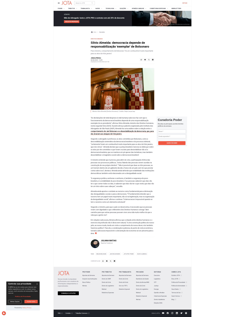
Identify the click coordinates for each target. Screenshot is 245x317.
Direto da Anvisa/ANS (142, 282)
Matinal (104, 289)
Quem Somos (176, 296)
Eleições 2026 (158, 303)
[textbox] (83, 3)
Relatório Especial (124, 289)
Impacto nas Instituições (89, 279)
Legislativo (157, 279)
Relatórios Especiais (108, 292)
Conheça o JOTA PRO (68, 293)
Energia (156, 289)
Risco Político (86, 282)
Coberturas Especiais (160, 296)
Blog (173, 299)
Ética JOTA (175, 279)
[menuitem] (61, 8)
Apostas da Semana (88, 275)
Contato (68, 313)
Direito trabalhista (159, 299)
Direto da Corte (106, 282)
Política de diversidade (178, 285)
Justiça (156, 285)
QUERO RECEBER (172, 143)
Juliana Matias (96, 58)
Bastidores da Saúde (142, 279)
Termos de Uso (176, 292)
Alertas (84, 285)
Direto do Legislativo (108, 285)
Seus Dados (175, 289)
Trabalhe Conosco (81, 313)
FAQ (59, 313)
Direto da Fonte (123, 282)
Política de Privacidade (178, 282)
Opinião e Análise (159, 292)
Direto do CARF (106, 279)
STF (155, 282)
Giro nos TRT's (123, 285)
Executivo (157, 275)
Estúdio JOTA (176, 275)
